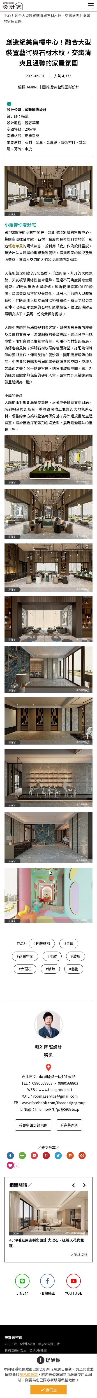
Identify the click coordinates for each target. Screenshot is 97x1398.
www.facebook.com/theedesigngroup (53, 1102)
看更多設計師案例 (33, 1125)
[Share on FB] (10, 1155)
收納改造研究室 (16, 1350)
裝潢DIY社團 (38, 1350)
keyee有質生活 (49, 1344)
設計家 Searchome (12, 7)
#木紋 (52, 956)
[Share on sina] (82, 1155)
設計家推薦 (14, 1337)
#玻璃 (75, 956)
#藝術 (74, 969)
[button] (73, 1185)
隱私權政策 (29, 1374)
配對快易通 (27, 1344)
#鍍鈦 (50, 969)
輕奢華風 (15, 245)
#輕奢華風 (41, 943)
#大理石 (25, 969)
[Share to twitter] (58, 1155)
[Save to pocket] (34, 1155)
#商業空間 (25, 956)
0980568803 (42, 1083)
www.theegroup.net (55, 1089)
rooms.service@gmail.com (55, 1096)
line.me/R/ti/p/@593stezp (57, 1109)
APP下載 (11, 1344)
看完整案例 (69, 1125)
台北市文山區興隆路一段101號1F (48, 1076)
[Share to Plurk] (70, 1155)
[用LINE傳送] (22, 1155)
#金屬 (69, 943)
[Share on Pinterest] (46, 1155)
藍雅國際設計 (35, 109)
